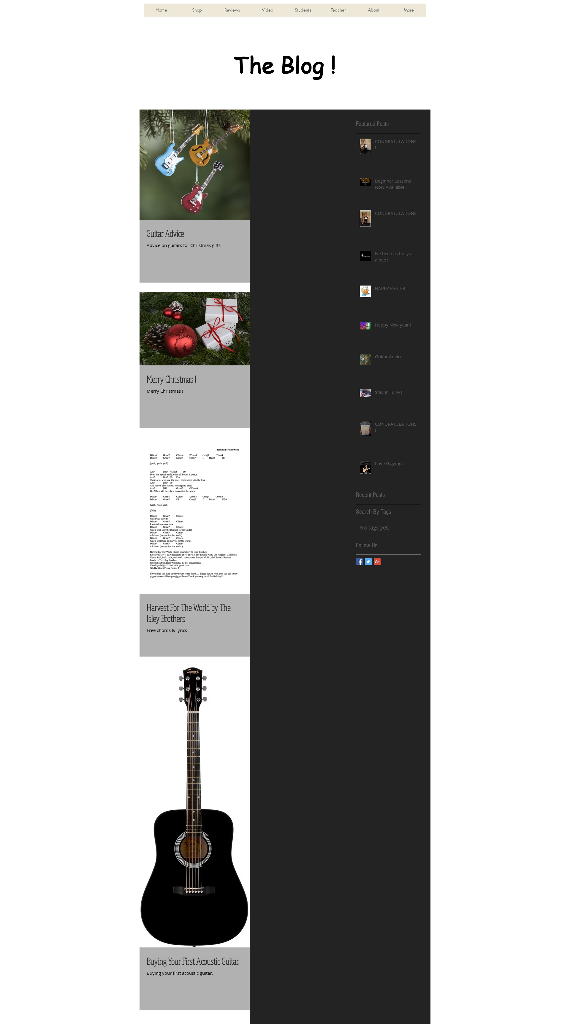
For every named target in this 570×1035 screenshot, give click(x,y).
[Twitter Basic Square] (368, 561)
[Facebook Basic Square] (359, 561)
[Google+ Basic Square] (377, 561)
